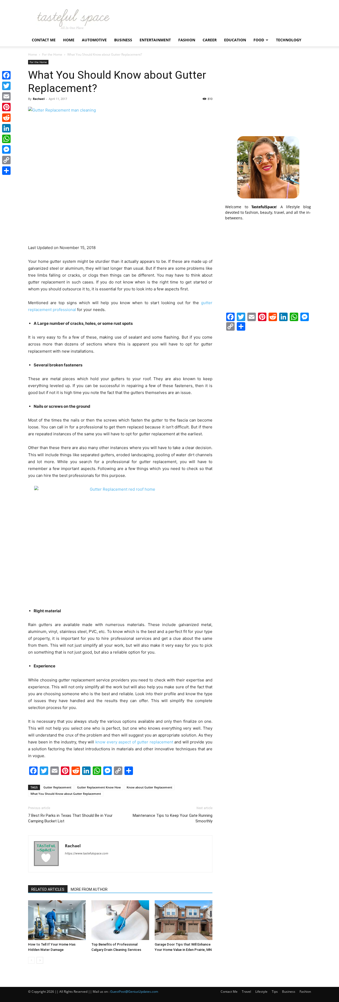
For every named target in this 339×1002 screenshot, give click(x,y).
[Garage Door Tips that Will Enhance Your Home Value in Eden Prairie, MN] (183, 920)
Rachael (38, 99)
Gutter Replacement (57, 787)
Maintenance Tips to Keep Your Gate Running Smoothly (172, 818)
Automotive (94, 39)
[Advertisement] (268, 93)
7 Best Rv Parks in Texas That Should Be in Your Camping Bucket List (70, 818)
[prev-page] (31, 960)
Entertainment (155, 39)
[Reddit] (6, 117)
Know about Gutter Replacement (149, 787)
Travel (246, 991)
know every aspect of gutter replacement (134, 741)
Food (258, 39)
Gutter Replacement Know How (99, 787)
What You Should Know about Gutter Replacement (65, 794)
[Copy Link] (6, 160)
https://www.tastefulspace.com (86, 853)
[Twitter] (6, 86)
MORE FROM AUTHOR (89, 889)
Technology (288, 39)
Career (210, 39)
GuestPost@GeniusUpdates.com (134, 991)
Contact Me (44, 39)
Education (235, 39)
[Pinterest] (6, 107)
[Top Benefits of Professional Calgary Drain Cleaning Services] (120, 920)
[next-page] (40, 960)
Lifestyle (261, 991)
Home (68, 39)
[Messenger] (6, 149)
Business (123, 39)
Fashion (186, 39)
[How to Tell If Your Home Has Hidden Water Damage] (57, 920)
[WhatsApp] (6, 139)
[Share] (6, 170)
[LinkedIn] (6, 128)
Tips (275, 991)
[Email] (6, 96)
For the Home (52, 54)
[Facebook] (6, 75)
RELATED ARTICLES (47, 889)
